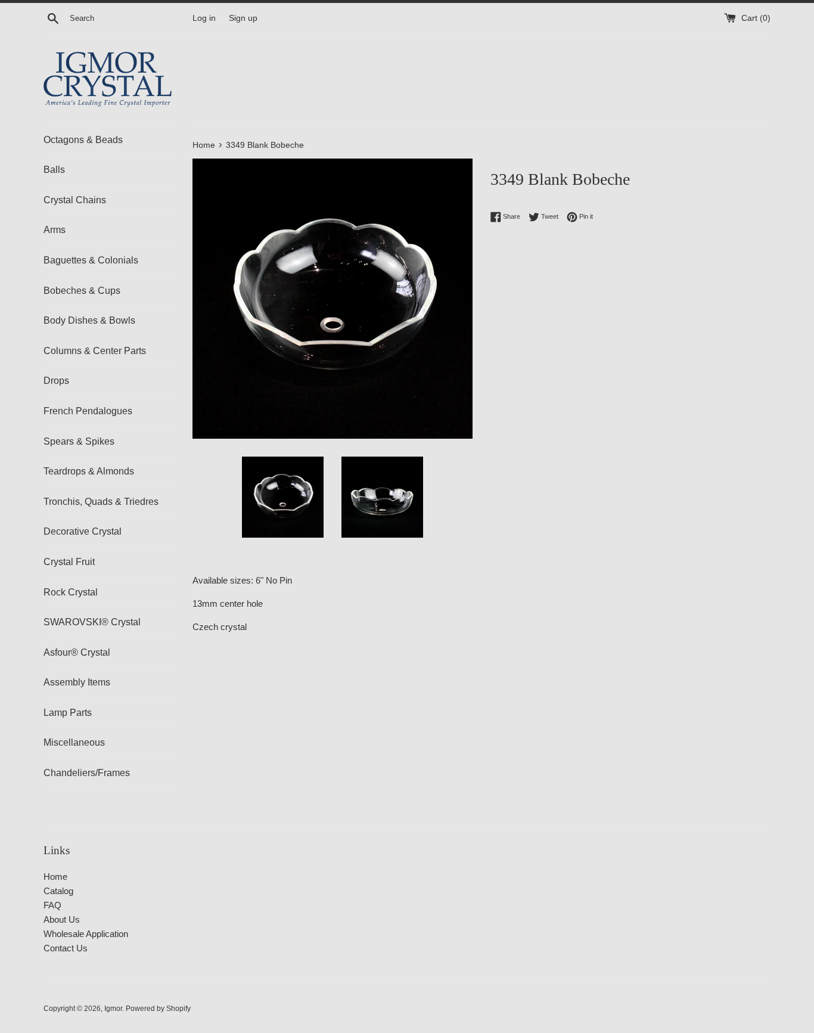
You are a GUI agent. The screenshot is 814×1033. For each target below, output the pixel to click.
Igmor (113, 1008)
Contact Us (66, 948)
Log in (204, 18)
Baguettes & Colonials (91, 260)
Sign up (243, 18)
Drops (56, 381)
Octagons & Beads (83, 140)
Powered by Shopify (158, 1008)
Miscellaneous (74, 742)
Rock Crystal (71, 592)
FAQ (52, 905)
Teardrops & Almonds (89, 471)
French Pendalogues (88, 411)
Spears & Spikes (79, 441)
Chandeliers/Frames (87, 773)
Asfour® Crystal (77, 652)
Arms (55, 230)
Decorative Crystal (83, 531)
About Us (62, 919)
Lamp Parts (68, 713)
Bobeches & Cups (82, 291)
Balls (54, 170)
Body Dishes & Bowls (89, 320)
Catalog (58, 891)
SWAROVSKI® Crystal (92, 622)
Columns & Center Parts (95, 351)
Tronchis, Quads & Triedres (101, 502)
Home (55, 876)
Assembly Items (77, 682)
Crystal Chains (75, 200)
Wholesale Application (86, 934)
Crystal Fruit (69, 562)
